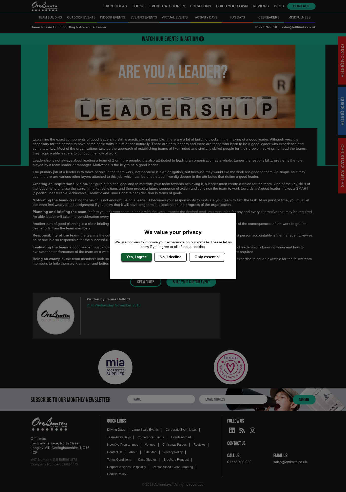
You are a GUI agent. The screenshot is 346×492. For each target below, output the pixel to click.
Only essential (207, 257)
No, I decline (170, 257)
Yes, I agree (136, 257)
